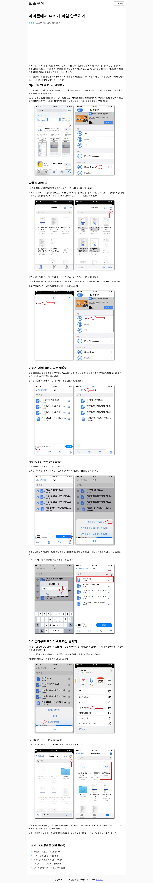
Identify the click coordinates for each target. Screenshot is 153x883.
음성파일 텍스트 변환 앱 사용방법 (47, 860)
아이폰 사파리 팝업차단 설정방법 (47, 864)
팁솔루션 (36, 3)
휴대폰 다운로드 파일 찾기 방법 (46, 852)
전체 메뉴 (119, 3)
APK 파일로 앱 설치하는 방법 (45, 856)
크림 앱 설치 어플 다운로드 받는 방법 (49, 868)
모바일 (32, 23)
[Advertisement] (76, 43)
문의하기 (99, 880)
